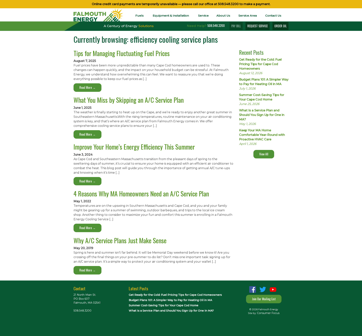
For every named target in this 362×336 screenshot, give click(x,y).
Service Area (248, 15)
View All (263, 154)
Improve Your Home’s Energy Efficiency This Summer (134, 146)
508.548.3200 (228, 4)
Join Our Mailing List (264, 299)
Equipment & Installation (171, 15)
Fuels (139, 15)
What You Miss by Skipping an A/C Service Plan (129, 100)
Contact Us (273, 15)
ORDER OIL (280, 26)
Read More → (87, 87)
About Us (223, 15)
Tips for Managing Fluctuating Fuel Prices (122, 53)
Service (203, 15)
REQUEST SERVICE (257, 26)
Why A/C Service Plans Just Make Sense (120, 240)
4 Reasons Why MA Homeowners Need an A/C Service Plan (141, 193)
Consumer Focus (268, 313)
